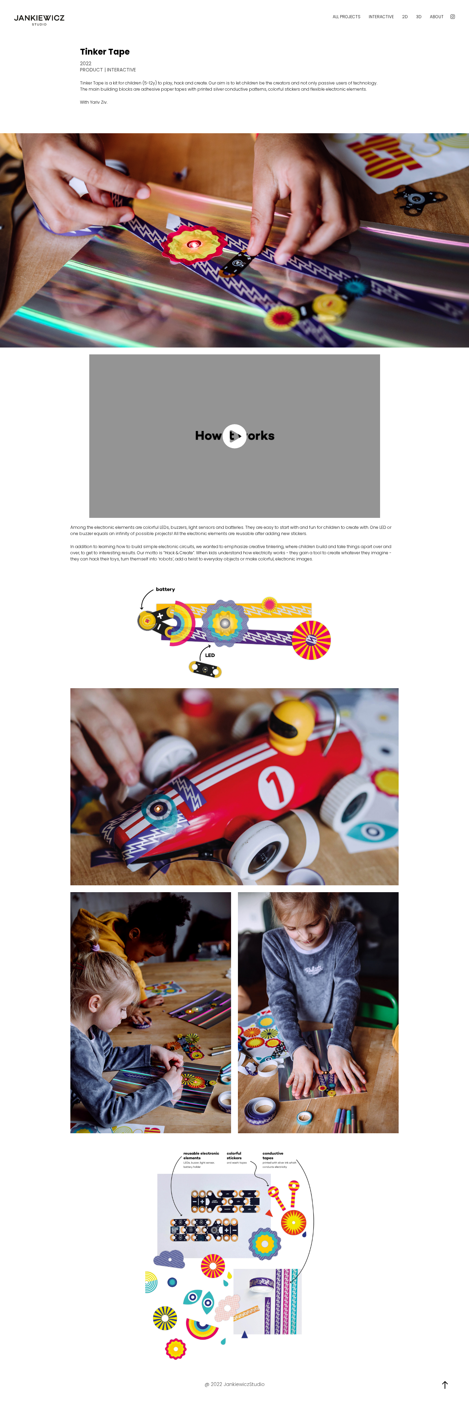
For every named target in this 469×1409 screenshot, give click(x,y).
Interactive (381, 17)
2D (405, 17)
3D (419, 17)
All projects (347, 17)
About (437, 17)
